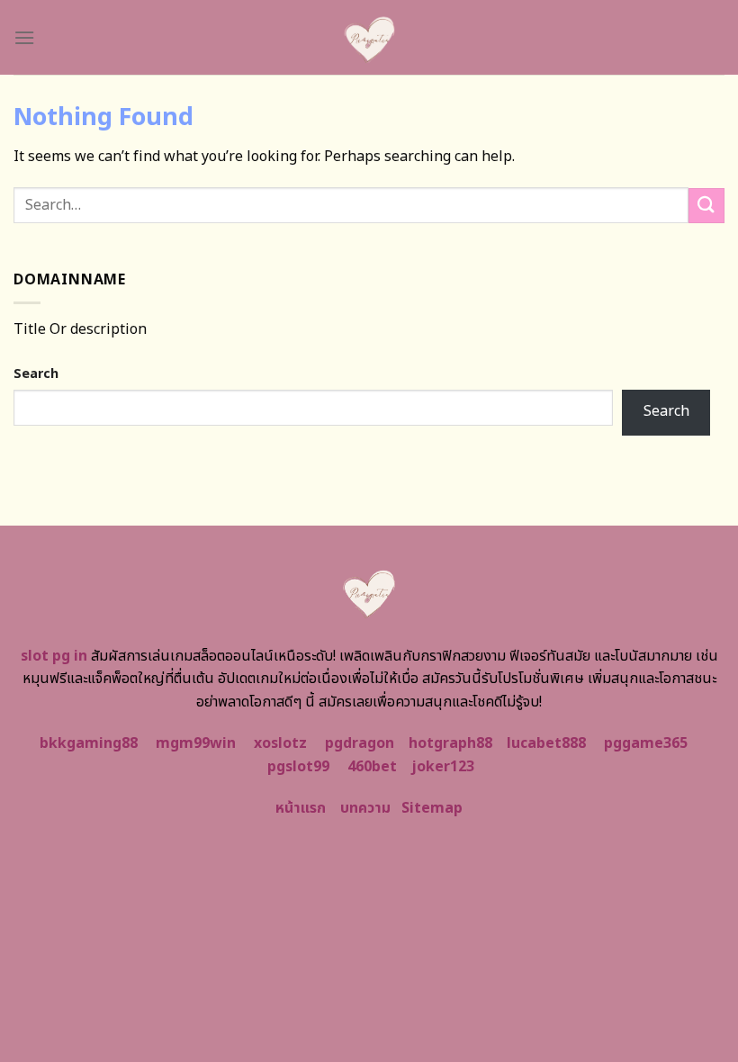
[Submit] (706, 205)
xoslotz (280, 743)
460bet (372, 767)
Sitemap (432, 808)
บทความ (365, 808)
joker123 (442, 767)
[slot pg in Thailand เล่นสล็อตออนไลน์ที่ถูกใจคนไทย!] (369, 37)
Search (36, 373)
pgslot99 (298, 767)
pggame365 (646, 743)
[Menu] (24, 37)
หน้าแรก (300, 808)
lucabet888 (546, 743)
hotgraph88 (450, 743)
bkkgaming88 (89, 743)
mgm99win (196, 743)
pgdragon (359, 743)
